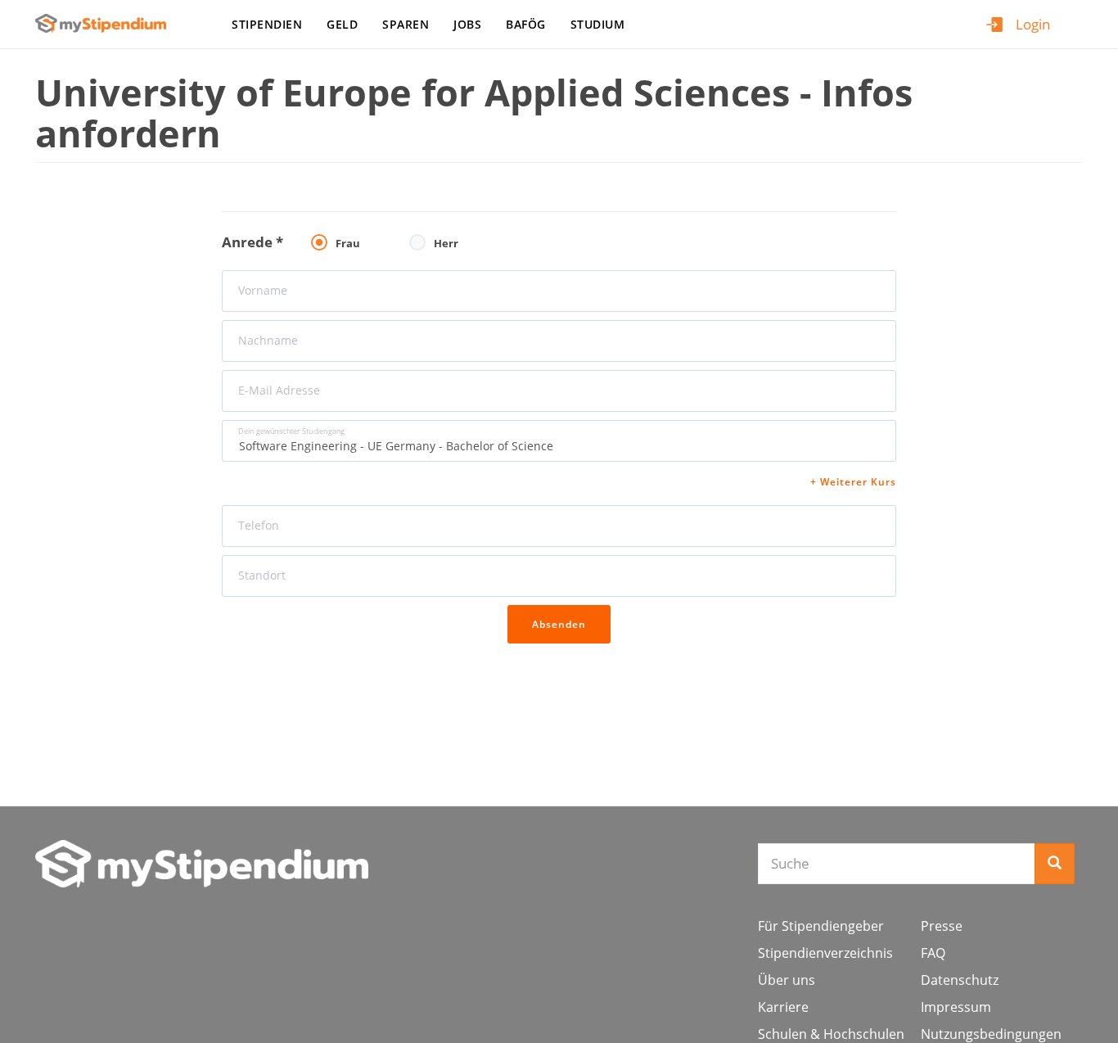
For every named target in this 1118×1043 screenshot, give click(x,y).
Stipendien (267, 24)
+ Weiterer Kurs (853, 482)
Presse (941, 926)
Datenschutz (960, 980)
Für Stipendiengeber (821, 926)
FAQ (933, 953)
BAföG (526, 24)
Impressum (956, 1007)
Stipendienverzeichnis (825, 953)
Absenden (559, 624)
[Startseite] (106, 23)
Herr (446, 243)
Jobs (467, 24)
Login (1033, 24)
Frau (348, 243)
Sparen (405, 24)
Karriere (783, 1007)
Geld (342, 24)
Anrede (252, 242)
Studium (597, 24)
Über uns (786, 980)
